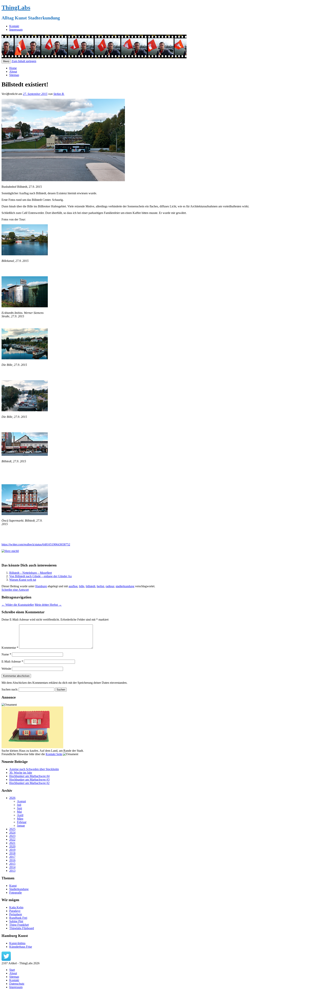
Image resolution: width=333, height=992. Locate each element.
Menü (6, 61)
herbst (100, 586)
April (20, 815)
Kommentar (10, 647)
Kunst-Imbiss (17, 943)
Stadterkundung (19, 889)
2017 (12, 856)
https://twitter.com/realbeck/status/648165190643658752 (36, 544)
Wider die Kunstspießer (18, 604)
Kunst (13, 885)
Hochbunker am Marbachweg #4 (29, 776)
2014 (12, 867)
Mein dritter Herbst (48, 604)
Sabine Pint (16, 921)
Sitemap (14, 75)
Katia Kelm (16, 907)
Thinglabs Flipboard (21, 928)
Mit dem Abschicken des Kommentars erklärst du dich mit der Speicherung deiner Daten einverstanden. (64, 682)
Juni (19, 808)
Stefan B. (58, 94)
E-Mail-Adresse (12, 661)
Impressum (16, 29)
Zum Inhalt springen (24, 61)
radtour (110, 586)
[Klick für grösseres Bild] (25, 254)
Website (6, 668)
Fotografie (15, 892)
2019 (12, 849)
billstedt (90, 586)
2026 (12, 797)
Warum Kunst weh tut (22, 579)
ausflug (73, 586)
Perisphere (15, 914)
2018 (12, 853)
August (21, 801)
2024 (12, 832)
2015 (12, 863)
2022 (12, 839)
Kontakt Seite (54, 754)
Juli (19, 804)
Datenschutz (16, 983)
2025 (12, 829)
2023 (12, 836)
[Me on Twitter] (6, 959)
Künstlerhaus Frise (20, 946)
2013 (12, 870)
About (13, 71)
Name (6, 654)
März (20, 818)
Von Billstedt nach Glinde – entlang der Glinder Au (40, 576)
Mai (19, 811)
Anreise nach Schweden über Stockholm (34, 769)
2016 (12, 860)
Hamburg (41, 586)
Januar (21, 825)
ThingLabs (16, 7)
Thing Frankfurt (19, 924)
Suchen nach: (10, 689)
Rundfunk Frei (18, 917)
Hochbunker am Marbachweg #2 (29, 783)
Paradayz (14, 910)
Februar (21, 822)
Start (12, 969)
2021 (12, 843)
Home (13, 68)
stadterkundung (125, 586)
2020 (12, 846)
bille (81, 586)
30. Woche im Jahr (20, 772)
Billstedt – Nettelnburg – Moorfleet (30, 572)
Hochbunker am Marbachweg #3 (29, 779)
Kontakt (14, 26)
